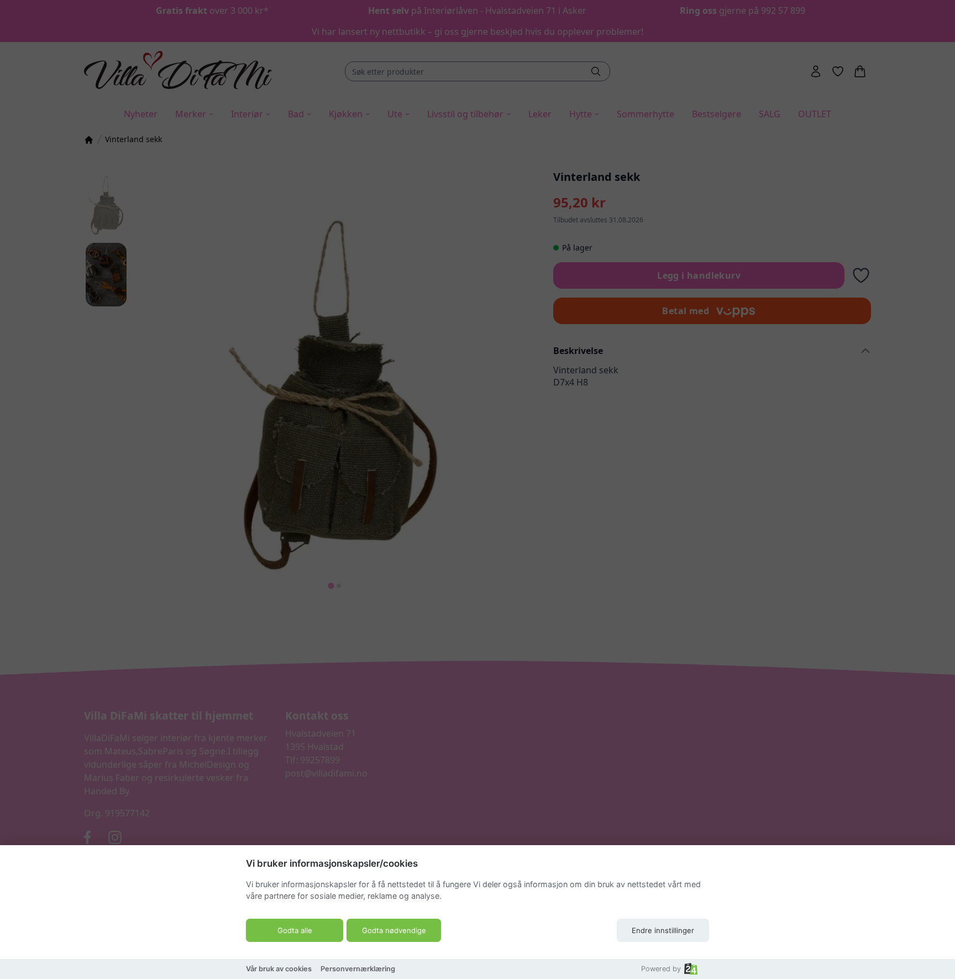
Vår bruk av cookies (279, 969)
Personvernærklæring (358, 969)
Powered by (661, 969)
